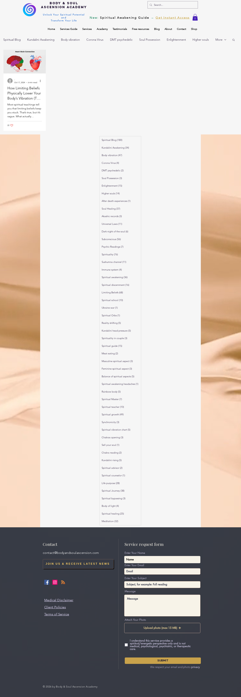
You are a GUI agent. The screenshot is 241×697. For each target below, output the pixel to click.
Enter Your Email (134, 565)
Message (130, 591)
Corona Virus (94, 39)
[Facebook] (46, 582)
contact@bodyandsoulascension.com (71, 553)
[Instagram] (54, 582)
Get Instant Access (173, 18)
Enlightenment (176, 39)
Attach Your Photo (135, 619)
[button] (195, 17)
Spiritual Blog (12, 39)
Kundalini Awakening (40, 39)
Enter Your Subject (135, 578)
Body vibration (70, 39)
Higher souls (200, 39)
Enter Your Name (135, 553)
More (218, 39)
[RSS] (63, 582)
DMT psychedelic (121, 39)
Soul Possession (149, 39)
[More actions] (41, 81)
